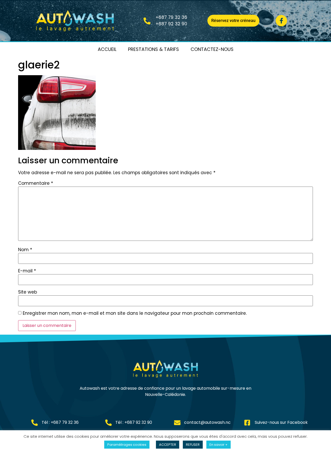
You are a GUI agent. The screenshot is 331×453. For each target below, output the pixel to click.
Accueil (107, 49)
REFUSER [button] (193, 444)
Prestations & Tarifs (153, 49)
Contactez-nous (212, 49)
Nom (25, 250)
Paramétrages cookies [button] (126, 444)
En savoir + (218, 444)
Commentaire (35, 183)
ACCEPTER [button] (167, 444)
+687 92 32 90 (171, 24)
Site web (27, 292)
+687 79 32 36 (171, 17)
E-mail (27, 271)
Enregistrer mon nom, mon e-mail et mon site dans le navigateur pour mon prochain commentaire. (135, 313)
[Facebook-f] (281, 20)
